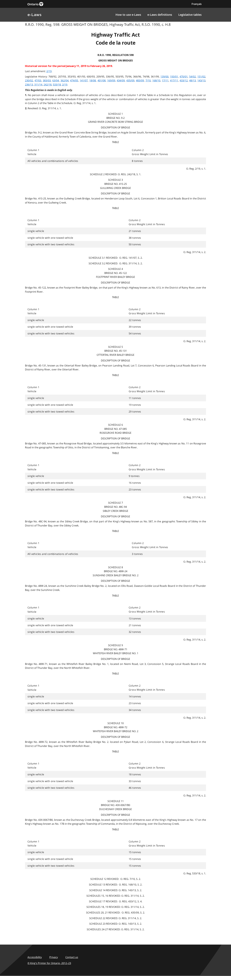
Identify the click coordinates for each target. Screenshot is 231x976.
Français (197, 4)
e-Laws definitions (159, 14)
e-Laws (34, 14)
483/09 (140, 80)
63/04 (55, 80)
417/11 (174, 80)
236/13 (29, 84)
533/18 (57, 84)
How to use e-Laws (128, 14)
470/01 (184, 76)
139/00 (164, 76)
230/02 (29, 80)
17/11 (165, 80)
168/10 (156, 80)
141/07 (84, 80)
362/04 (64, 80)
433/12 (184, 80)
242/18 (48, 84)
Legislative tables (190, 14)
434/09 (121, 80)
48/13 (192, 80)
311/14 (38, 84)
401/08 (102, 80)
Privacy (53, 957)
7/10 (148, 80)
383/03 (47, 80)
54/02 (192, 76)
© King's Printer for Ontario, (49, 963)
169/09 (111, 80)
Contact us (71, 957)
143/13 (201, 80)
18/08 (92, 80)
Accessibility (35, 957)
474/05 (74, 80)
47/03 (38, 80)
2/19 (49, 71)
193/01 (174, 76)
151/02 (201, 76)
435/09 (130, 80)
